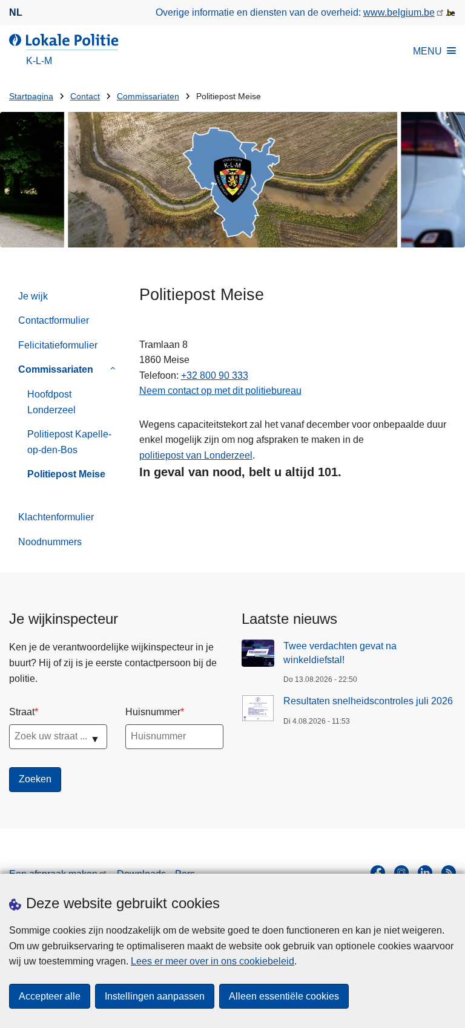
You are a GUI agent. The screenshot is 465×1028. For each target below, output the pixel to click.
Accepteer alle (50, 996)
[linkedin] (425, 872)
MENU (427, 51)
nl (15, 12)
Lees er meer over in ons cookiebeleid (212, 961)
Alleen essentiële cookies (284, 996)
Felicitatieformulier (57, 345)
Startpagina (31, 96)
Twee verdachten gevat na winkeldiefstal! (340, 652)
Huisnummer (152, 712)
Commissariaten (148, 96)
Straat (22, 712)
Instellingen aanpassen (155, 996)
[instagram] (401, 872)
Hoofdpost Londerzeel (51, 402)
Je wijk (33, 296)
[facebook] (378, 872)
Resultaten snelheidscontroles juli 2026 (368, 701)
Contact (85, 96)
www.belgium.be (399, 12)
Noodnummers (50, 542)
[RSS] (448, 872)
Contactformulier (53, 320)
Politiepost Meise (66, 474)
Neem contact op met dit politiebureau (220, 390)
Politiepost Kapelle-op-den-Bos (69, 442)
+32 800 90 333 (214, 375)
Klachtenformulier (56, 517)
